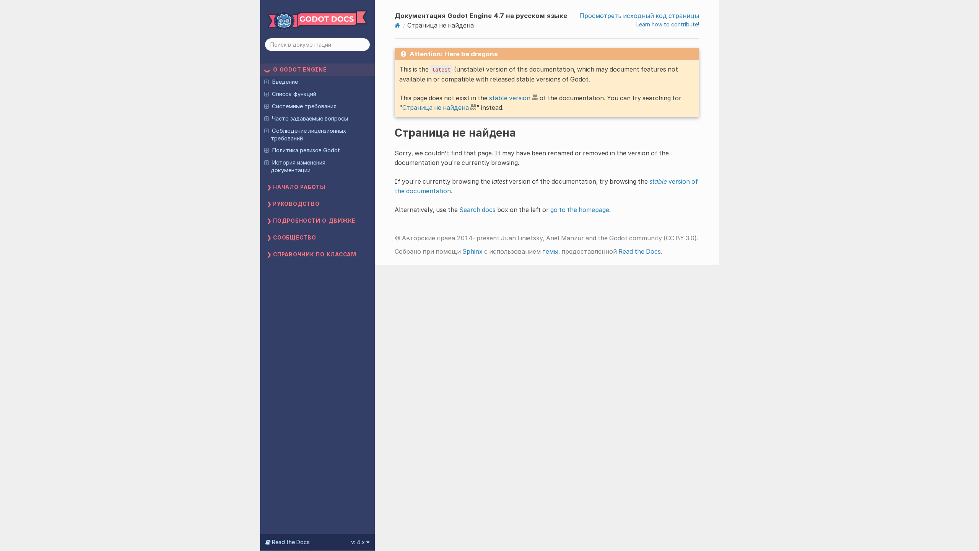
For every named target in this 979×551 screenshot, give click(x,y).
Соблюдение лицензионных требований (308, 134)
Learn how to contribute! (667, 24)
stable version (509, 98)
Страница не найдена (435, 107)
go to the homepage (579, 210)
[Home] (397, 25)
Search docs (477, 210)
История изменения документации (298, 166)
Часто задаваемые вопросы (310, 118)
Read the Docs (639, 251)
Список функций (294, 94)
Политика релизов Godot (306, 150)
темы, (551, 251)
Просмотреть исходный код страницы (639, 16)
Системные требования (304, 106)
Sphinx (472, 251)
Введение (285, 81)
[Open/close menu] (266, 81)
